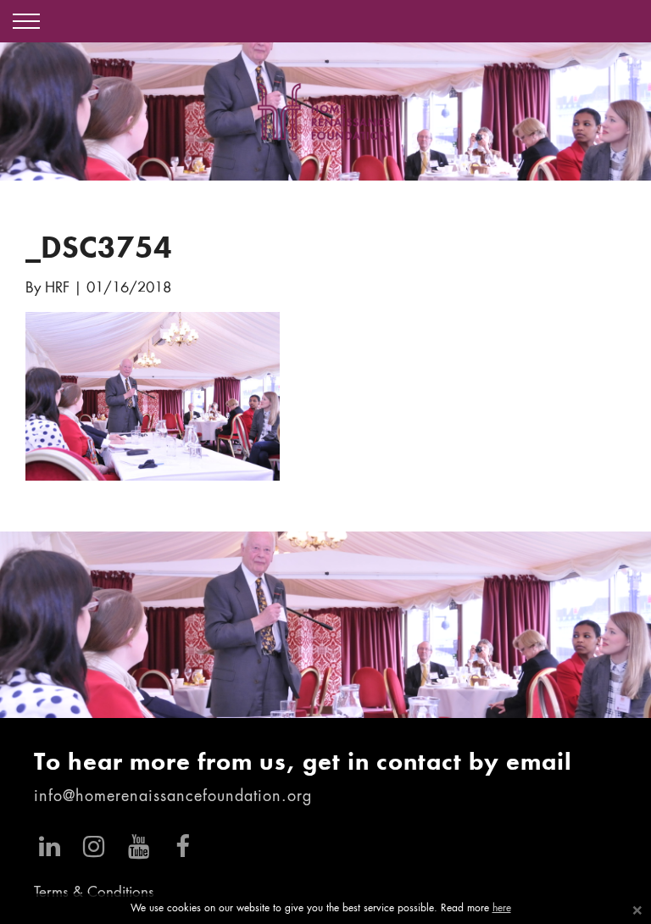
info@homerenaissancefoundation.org (173, 796)
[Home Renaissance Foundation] (325, 111)
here (501, 909)
